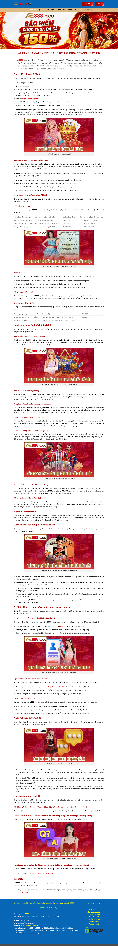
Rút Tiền (50, 10)
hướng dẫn (73, 10)
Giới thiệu (17, 903)
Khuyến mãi (61, 10)
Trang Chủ (31, 10)
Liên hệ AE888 (94, 922)
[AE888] (22, 4)
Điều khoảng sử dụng (44, 903)
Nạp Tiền (41, 10)
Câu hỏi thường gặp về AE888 (41, 873)
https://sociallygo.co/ (30, 98)
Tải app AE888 (94, 924)
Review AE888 (86, 10)
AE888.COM (22, 893)
